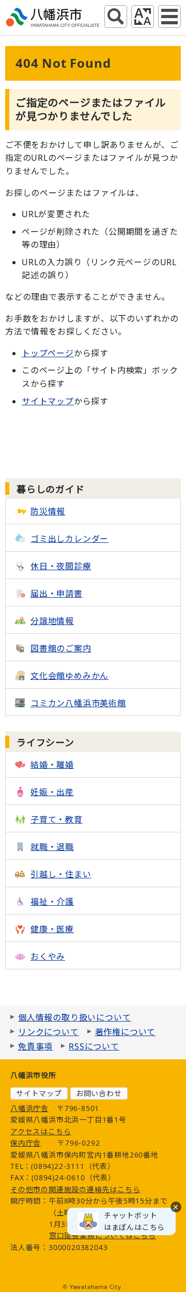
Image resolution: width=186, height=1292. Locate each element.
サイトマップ (48, 401)
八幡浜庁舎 (29, 1108)
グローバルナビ (169, 16)
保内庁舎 (25, 1143)
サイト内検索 (115, 16)
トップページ (48, 353)
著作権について (125, 1032)
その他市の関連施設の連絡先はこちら (75, 1189)
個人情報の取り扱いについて (74, 1017)
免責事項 (35, 1046)
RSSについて (94, 1046)
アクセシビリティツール (142, 16)
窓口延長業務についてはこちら (102, 1235)
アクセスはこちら (40, 1131)
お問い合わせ (99, 1093)
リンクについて (48, 1032)
